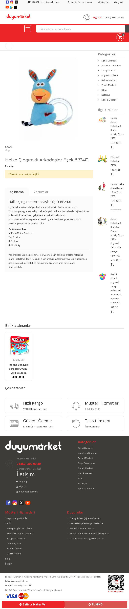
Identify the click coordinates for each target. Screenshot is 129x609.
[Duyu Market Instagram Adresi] (12, 3)
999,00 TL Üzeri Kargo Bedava (45, 2)
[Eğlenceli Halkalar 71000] (102, 158)
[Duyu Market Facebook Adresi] (7, 3)
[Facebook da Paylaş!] (6, 151)
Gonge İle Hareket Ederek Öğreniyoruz (89, 533)
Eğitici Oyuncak (109, 60)
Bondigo (9, 166)
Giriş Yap (105, 2)
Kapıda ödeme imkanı (81, 2)
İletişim (26, 474)
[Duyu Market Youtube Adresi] (7, 8)
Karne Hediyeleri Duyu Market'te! (86, 523)
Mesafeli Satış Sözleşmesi (20, 533)
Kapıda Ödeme (14, 548)
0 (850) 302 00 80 (113, 17)
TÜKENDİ (97, 604)
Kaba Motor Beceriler (22, 233)
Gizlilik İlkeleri (14, 553)
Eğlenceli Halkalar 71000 (115, 161)
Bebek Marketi (108, 80)
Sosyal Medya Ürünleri (16, 518)
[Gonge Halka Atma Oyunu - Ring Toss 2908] (102, 186)
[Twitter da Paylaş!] (8, 151)
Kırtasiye (105, 94)
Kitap (104, 89)
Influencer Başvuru (28, 491)
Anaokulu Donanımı (111, 65)
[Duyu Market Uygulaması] (12, 8)
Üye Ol (120, 2)
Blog (7, 558)
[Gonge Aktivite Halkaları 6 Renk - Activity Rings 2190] (102, 120)
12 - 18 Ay (15, 245)
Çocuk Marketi (108, 85)
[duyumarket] (18, 16)
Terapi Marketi (108, 70)
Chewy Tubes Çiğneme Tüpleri (85, 518)
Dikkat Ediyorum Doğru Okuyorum (87, 538)
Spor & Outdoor (109, 99)
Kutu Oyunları (19, 360)
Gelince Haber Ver (34, 604)
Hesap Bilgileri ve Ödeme (19, 528)
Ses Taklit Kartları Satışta (82, 528)
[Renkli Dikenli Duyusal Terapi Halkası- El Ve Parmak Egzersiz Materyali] (102, 276)
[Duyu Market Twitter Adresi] (16, 3)
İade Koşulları (14, 543)
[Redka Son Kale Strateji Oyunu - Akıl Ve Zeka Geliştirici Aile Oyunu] (19, 346)
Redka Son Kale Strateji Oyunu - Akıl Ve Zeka (19, 368)
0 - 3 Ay (14, 241)
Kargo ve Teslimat (16, 538)
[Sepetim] (120, 37)
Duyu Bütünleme (109, 75)
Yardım (8, 523)
